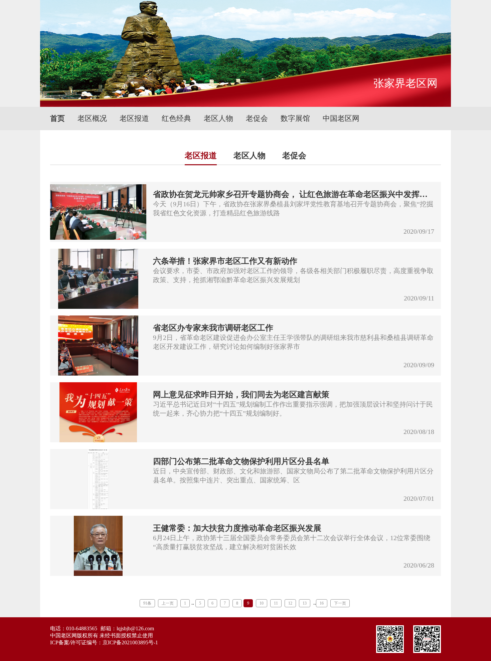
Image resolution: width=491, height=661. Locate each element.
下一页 (340, 603)
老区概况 (92, 118)
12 (290, 603)
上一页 (168, 603)
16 (322, 603)
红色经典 (176, 118)
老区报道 (134, 118)
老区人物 (218, 118)
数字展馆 (295, 118)
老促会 (257, 118)
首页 (57, 118)
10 (262, 603)
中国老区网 (341, 118)
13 (305, 603)
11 (276, 603)
